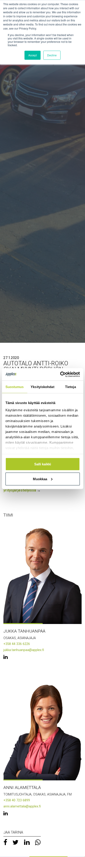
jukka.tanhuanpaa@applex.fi (23, 650)
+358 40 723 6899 (16, 800)
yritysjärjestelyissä (19, 490)
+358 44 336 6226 (16, 644)
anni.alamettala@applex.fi (22, 806)
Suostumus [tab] (14, 387)
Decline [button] (52, 55)
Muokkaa (40, 479)
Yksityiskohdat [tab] (42, 387)
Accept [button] (32, 55)
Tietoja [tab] (70, 387)
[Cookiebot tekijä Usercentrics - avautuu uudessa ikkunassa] (60, 374)
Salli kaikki (42, 464)
